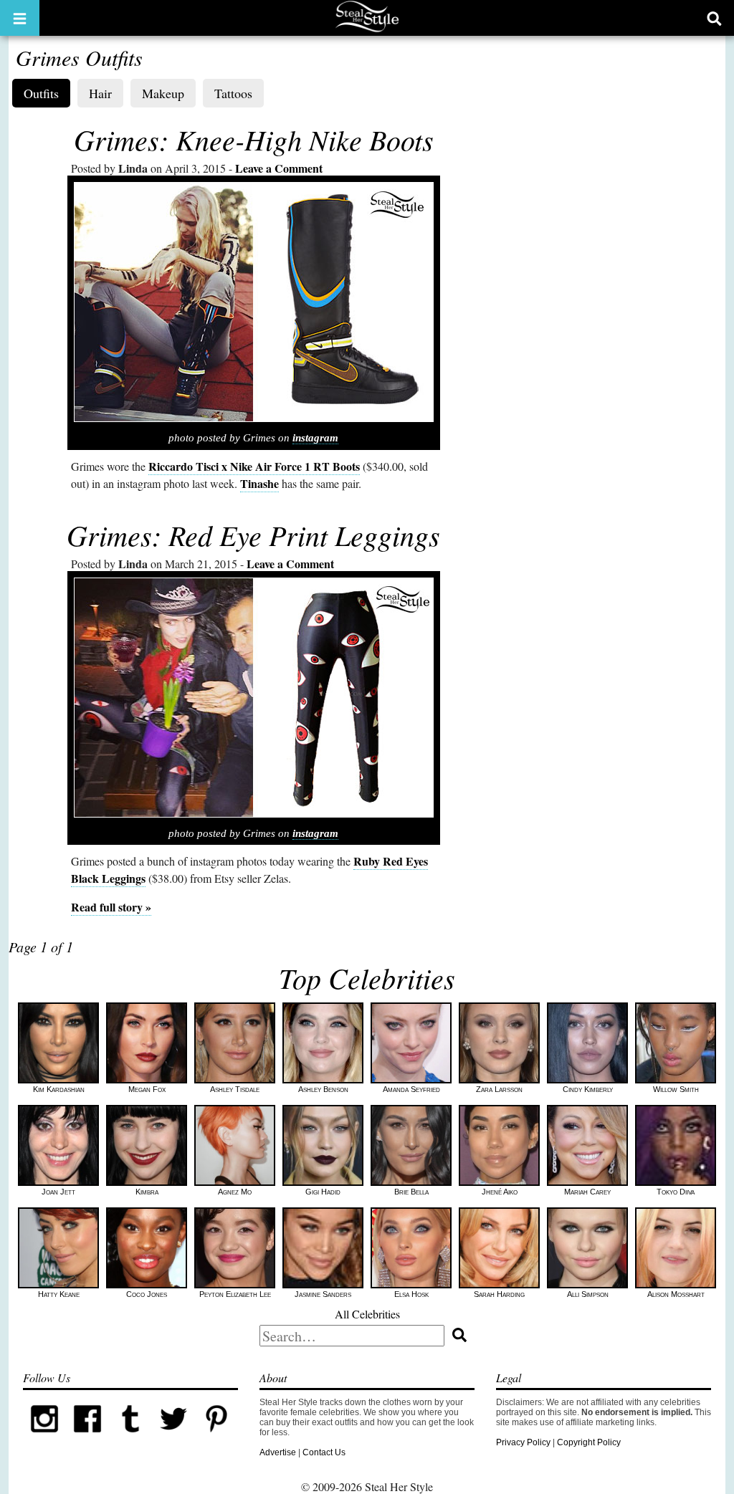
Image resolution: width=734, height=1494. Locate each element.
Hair (100, 93)
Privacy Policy (523, 1442)
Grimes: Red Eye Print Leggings (253, 534)
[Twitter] (173, 1437)
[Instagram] (44, 1437)
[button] (19, 18)
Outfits (41, 93)
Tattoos (233, 93)
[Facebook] (87, 1437)
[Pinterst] (216, 1437)
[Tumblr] (130, 1437)
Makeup (163, 93)
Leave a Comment (279, 168)
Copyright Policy (589, 1442)
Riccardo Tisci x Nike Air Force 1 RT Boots (254, 466)
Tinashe (259, 483)
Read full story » (111, 907)
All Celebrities (367, 1313)
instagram (315, 438)
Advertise (277, 1452)
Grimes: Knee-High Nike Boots (254, 139)
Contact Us (323, 1452)
